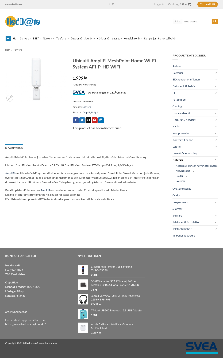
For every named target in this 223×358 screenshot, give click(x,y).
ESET (36, 38)
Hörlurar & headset (108, 38)
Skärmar (177, 208)
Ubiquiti (95, 112)
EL (173, 93)
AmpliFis (10, 173)
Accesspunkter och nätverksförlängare (196, 165)
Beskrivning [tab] (14, 148)
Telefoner (61, 38)
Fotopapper (179, 99)
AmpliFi (86, 112)
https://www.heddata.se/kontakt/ (25, 324)
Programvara (180, 202)
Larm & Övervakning (184, 153)
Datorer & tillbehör (82, 38)
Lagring (176, 146)
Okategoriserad (181, 188)
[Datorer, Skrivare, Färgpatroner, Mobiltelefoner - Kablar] (22, 21)
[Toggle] (216, 73)
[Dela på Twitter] (82, 120)
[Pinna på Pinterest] (95, 120)
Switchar (180, 180)
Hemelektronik (132, 38)
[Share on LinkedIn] (101, 120)
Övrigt (176, 195)
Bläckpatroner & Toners (186, 79)
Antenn (177, 66)
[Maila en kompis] (88, 120)
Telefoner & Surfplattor (186, 222)
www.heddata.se (48, 343)
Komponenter (180, 133)
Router (179, 175)
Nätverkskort (183, 170)
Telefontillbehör (181, 228)
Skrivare (24, 38)
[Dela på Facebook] (76, 120)
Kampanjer (150, 38)
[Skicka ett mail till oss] (113, 4)
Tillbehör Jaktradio (183, 235)
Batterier (177, 72)
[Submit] (215, 22)
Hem (15, 38)
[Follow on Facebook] (110, 4)
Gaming (177, 106)
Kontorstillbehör (167, 38)
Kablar (176, 126)
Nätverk (47, 38)
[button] (159, 4)
